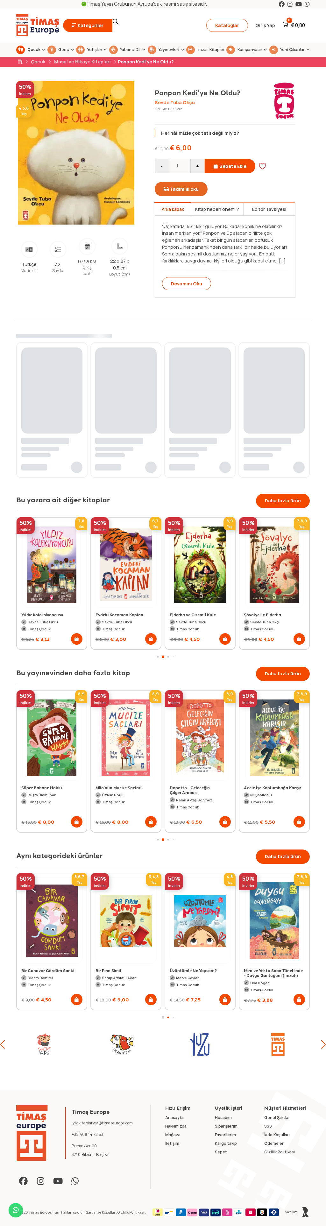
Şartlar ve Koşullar (101, 1212)
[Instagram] (290, 4)
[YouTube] (298, 4)
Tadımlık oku (184, 189)
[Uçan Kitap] (44, 1044)
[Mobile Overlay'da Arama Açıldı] (155, 25)
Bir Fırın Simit (34, 970)
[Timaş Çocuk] (278, 1044)
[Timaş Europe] (31, 1133)
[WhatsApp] (307, 4)
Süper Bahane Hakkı (41, 788)
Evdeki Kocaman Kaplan (45, 615)
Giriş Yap (265, 25)
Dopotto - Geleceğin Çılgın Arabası (190, 790)
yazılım (291, 1211)
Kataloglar (227, 25)
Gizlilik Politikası (131, 1212)
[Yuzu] (122, 1044)
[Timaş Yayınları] (200, 1044)
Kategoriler (90, 25)
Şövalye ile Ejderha (188, 615)
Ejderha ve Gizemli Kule (119, 615)
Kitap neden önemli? (217, 209)
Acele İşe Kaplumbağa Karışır (272, 788)
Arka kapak (173, 209)
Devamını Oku (186, 284)
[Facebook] (282, 4)
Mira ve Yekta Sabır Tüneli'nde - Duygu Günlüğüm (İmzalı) (199, 973)
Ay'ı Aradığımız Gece (264, 615)
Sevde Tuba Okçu (175, 102)
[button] (76, 639)
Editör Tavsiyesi (269, 209)
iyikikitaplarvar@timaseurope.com (102, 1123)
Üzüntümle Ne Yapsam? (119, 970)
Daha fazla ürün (283, 501)
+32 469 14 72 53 (87, 1134)
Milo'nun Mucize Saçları (118, 788)
